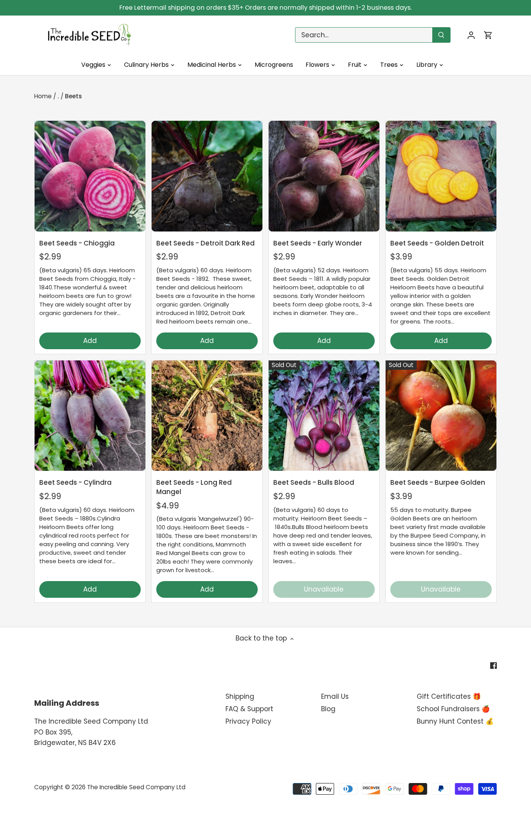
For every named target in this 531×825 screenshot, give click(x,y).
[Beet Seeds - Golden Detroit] (441, 176)
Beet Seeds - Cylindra (75, 482)
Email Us (335, 696)
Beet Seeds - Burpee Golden (437, 482)
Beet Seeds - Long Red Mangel (194, 487)
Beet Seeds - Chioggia (77, 243)
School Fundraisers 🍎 (453, 709)
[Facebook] (493, 665)
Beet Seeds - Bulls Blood (313, 482)
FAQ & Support (249, 709)
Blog (328, 709)
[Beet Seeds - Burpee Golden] (441, 415)
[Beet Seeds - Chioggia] (90, 176)
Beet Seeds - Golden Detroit (437, 243)
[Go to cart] (488, 35)
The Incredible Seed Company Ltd (136, 787)
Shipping (239, 696)
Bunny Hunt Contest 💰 (455, 721)
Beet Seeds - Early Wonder (317, 243)
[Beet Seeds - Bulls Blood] (324, 415)
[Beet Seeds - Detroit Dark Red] (207, 176)
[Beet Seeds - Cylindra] (90, 415)
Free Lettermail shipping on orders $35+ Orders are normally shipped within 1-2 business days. (265, 7)
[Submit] (442, 35)
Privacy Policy (248, 721)
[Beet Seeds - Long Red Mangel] (207, 415)
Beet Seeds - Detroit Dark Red (205, 243)
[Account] (471, 35)
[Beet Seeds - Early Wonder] (324, 176)
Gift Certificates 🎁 (449, 696)
